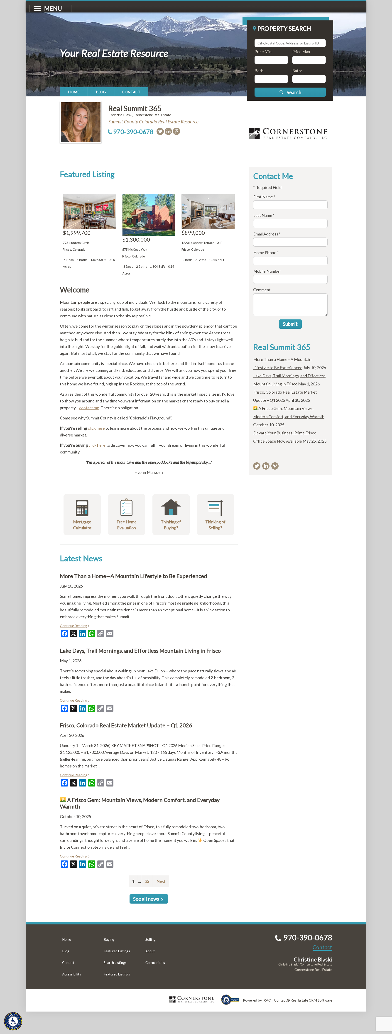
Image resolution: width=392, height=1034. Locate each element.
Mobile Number (267, 271)
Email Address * (266, 233)
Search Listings (115, 962)
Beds (259, 70)
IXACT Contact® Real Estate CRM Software (297, 1000)
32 (145, 881)
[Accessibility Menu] (13, 1021)
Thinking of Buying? (171, 524)
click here (96, 428)
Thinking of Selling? (215, 524)
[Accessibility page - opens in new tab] (232, 1002)
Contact (131, 92)
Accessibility (71, 974)
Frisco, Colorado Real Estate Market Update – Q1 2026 (126, 725)
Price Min (263, 51)
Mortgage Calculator (82, 524)
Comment (262, 289)
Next (161, 881)
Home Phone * (266, 252)
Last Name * (263, 215)
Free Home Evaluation (127, 524)
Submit (290, 324)
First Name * (264, 196)
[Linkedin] (168, 131)
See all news (146, 899)
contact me (89, 407)
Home (74, 92)
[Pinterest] (176, 131)
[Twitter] (160, 131)
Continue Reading (73, 625)
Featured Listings (117, 951)
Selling (150, 939)
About (150, 951)
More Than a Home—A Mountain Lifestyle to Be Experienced (133, 576)
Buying (109, 939)
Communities (155, 962)
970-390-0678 (133, 131)
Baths (297, 70)
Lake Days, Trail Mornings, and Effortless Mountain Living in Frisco (140, 650)
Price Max (301, 51)
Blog (101, 92)
